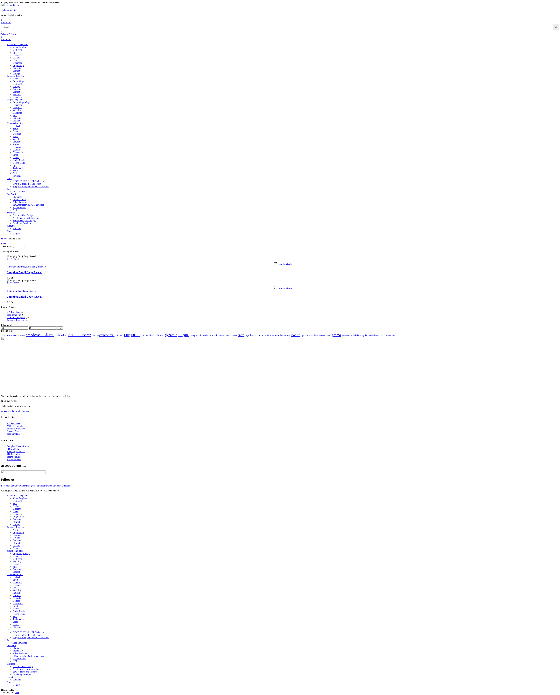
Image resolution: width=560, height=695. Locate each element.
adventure (14, 335)
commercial (106, 335)
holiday (235, 335)
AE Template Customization (26, 669)
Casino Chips (19, 614)
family (205, 335)
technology (373, 335)
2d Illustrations (19, 658)
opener (304, 335)
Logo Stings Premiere (36, 266)
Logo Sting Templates (17, 291)
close (17, 692)
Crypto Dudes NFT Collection (27, 635)
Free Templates (14, 315)
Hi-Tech (16, 577)
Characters (18, 603)
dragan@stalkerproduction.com (15, 411)
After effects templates (17, 495)
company (119, 335)
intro (241, 335)
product (328, 335)
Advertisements (20, 653)
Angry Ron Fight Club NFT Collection (31, 637)
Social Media (19, 611)
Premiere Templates (16, 320)
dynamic (171, 335)
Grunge (16, 524)
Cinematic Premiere (16, 266)
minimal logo (285, 335)
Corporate (17, 501)
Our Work (11, 645)
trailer (380, 335)
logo (247, 335)
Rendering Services (22, 674)
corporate (132, 334)
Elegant (16, 522)
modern (295, 335)
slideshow (357, 335)
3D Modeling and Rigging (25, 671)
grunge (221, 335)
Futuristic (17, 519)
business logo (61, 335)
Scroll (15, 622)
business (47, 334)
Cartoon (16, 601)
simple (349, 335)
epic (200, 335)
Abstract (17, 595)
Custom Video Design (23, 666)
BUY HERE (13, 259)
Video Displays (20, 498)
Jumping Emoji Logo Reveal (24, 272)
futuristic (213, 335)
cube (157, 335)
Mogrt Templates (15, 551)
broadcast (33, 335)
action (7, 335)
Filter (59, 328)
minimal (276, 335)
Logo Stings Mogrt (21, 553)
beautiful (22, 335)
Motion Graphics (15, 574)
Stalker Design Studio (69, 490)
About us (11, 677)
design (162, 335)
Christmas (17, 506)
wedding (392, 335)
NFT (9, 629)
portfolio (313, 335)
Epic (15, 503)
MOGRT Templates (16, 317)
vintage (386, 335)
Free (9, 640)
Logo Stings (18, 516)
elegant (183, 335)
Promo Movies (19, 650)
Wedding (17, 509)
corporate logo (147, 335)
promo (336, 335)
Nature (16, 608)
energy (193, 335)
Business (17, 585)
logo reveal (255, 335)
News (15, 511)
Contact (10, 682)
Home (4, 238)
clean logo (95, 335)
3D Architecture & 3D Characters (28, 656)
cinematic (76, 334)
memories (266, 335)
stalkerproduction (9, 10)
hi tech (228, 335)
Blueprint (17, 598)
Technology (18, 619)
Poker (15, 587)
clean (87, 335)
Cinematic (17, 514)
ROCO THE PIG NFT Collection (28, 632)
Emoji (15, 606)
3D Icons (17, 627)
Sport (15, 579)
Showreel (17, 648)
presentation (321, 335)
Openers (32, 291)
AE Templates (13, 312)
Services (11, 664)
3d (2, 335)
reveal (344, 335)
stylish (364, 335)
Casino (16, 624)
